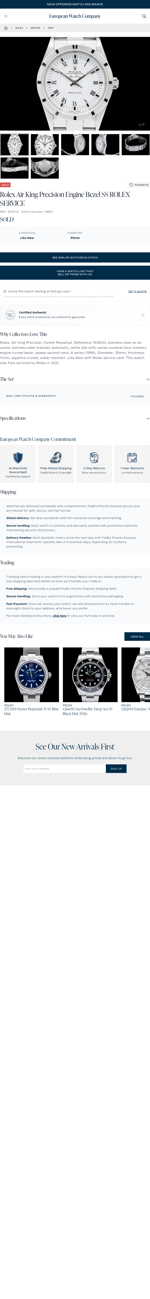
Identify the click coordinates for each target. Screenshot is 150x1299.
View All (137, 636)
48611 (51, 28)
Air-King (35, 28)
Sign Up (116, 768)
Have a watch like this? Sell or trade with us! (75, 273)
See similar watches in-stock (75, 257)
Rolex (19, 28)
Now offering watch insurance (75, 4)
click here (59, 615)
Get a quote (137, 291)
